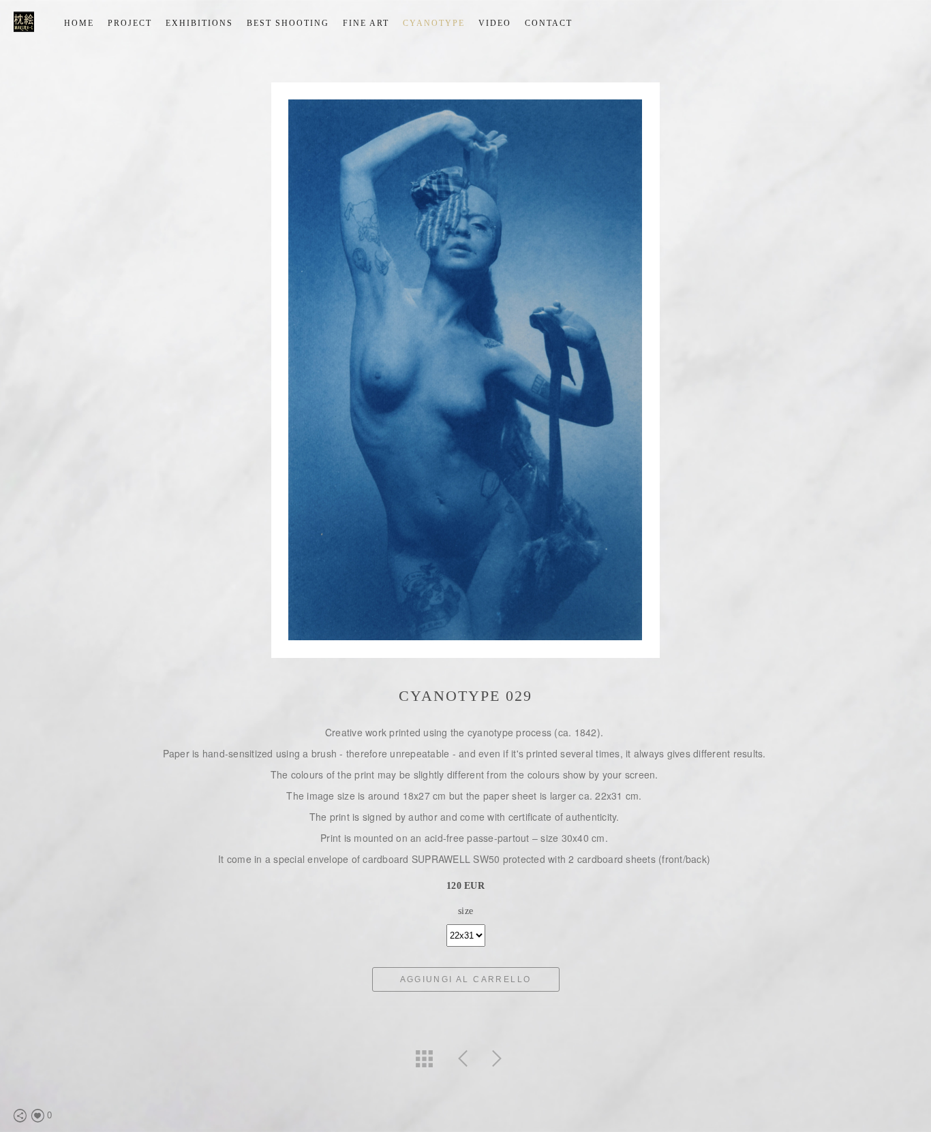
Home (79, 23)
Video (494, 23)
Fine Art (366, 23)
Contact (549, 23)
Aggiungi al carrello (466, 979)
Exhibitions (199, 23)
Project (130, 23)
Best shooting (288, 23)
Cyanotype (434, 23)
